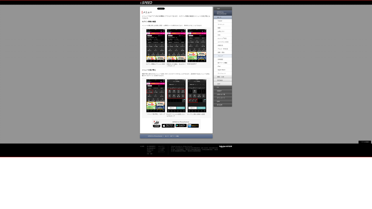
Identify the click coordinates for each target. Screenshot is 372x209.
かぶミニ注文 (222, 38)
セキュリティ (161, 146)
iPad (219, 66)
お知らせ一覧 (221, 94)
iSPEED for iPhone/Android (221, 13)
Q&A (218, 84)
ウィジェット (222, 73)
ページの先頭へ (365, 142)
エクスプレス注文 (223, 42)
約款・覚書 (149, 153)
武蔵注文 (220, 45)
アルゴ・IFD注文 (223, 49)
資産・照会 (221, 52)
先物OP (219, 91)
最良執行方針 (150, 150)
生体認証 (220, 59)
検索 (219, 28)
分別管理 (149, 151)
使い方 (219, 17)
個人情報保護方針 (151, 148)
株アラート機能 (222, 63)
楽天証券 (219, 105)
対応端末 (220, 80)
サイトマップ (161, 151)
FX (218, 87)
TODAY (220, 21)
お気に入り (221, 31)
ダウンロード (221, 98)
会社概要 (142, 146)
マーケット (221, 24)
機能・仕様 (220, 77)
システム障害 (161, 148)
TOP (218, 8)
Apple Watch (221, 70)
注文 (219, 35)
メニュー (220, 56)
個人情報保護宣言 (151, 146)
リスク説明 (161, 150)
